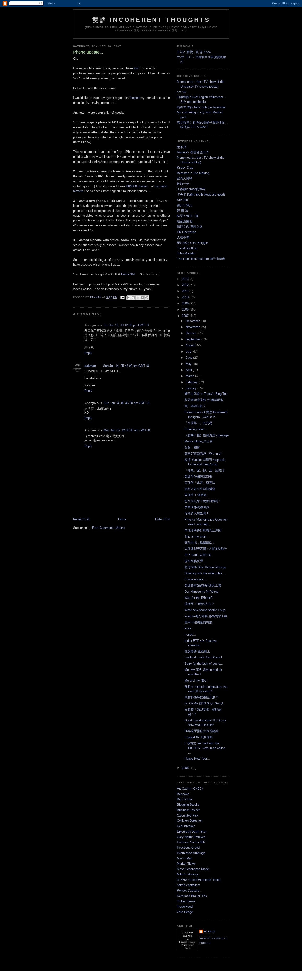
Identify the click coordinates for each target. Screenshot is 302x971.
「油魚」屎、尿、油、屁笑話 (204, 470)
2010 (185, 297)
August (191, 345)
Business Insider (188, 810)
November (193, 327)
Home (122, 519)
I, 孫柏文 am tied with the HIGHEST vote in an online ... (205, 748)
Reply (88, 353)
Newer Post (81, 519)
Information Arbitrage (191, 853)
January (191, 388)
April (189, 370)
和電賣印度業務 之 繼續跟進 (204, 400)
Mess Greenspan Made (193, 869)
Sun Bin (182, 200)
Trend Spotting (187, 248)
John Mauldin (186, 253)
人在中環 (183, 237)
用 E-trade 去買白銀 (198, 555)
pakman (90, 365)
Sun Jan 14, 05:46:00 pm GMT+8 (126, 403)
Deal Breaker (186, 826)
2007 (185, 315)
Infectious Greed (188, 847)
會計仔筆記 (184, 205)
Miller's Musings (188, 874)
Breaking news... (196, 429)
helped (134, 98)
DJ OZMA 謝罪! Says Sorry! (204, 703)
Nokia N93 (128, 274)
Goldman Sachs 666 (191, 842)
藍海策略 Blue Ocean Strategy (205, 567)
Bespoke (183, 794)
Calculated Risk (187, 815)
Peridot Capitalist (188, 890)
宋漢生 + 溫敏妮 (196, 495)
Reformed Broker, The (192, 896)
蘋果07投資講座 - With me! (203, 453)
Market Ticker (186, 863)
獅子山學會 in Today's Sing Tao (206, 394)
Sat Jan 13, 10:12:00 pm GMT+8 (126, 325)
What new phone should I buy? (205, 610)
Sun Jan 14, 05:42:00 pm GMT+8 (126, 365)
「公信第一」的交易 (198, 423)
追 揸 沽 (182, 210)
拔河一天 (183, 184)
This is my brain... (197, 536)
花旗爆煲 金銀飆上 (197, 651)
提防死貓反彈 (194, 561)
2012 (185, 285)
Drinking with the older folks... (205, 573)
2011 (185, 291)
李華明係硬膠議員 (197, 507)
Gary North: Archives (191, 837)
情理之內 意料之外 (189, 227)
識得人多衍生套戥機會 (200, 489)
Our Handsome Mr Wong (201, 591)
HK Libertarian (186, 232)
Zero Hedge (185, 912)
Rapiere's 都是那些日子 (193, 152)
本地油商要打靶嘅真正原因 (203, 530)
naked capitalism (188, 885)
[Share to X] (137, 297)
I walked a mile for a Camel (203, 657)
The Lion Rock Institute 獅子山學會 (201, 259)
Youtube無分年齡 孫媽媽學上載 (206, 616)
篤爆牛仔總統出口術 (198, 476)
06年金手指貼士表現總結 (201, 731)
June (189, 357)
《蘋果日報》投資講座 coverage (207, 435)
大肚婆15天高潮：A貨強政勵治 (206, 548)
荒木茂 (181, 147)
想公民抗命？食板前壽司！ (203, 501)
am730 (181, 92)
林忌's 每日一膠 (187, 216)
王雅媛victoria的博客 (191, 189)
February (192, 382)
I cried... (190, 634)
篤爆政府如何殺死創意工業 (203, 585)
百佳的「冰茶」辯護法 (200, 482)
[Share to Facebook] (142, 297)
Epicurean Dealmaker (191, 831)
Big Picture (184, 799)
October (191, 333)
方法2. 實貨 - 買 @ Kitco (194, 52)
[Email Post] (122, 297)
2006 (185, 768)
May (189, 364)
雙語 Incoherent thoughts (151, 19)
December (193, 321)
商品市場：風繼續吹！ (200, 542)
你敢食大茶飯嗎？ (197, 513)
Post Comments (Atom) (108, 527)
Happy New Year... (197, 758)
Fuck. (188, 628)
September (193, 339)
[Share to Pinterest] (146, 297)
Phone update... (195, 579)
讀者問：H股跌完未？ (199, 604)
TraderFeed (185, 906)
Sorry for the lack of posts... (204, 663)
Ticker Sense (186, 901)
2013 (185, 279)
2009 (185, 303)
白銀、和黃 (192, 447)
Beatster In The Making (193, 173)
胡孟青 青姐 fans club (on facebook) (201, 107)
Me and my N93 (195, 680)
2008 (185, 309)
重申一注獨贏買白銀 (198, 622)
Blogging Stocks (188, 804)
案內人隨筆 (184, 178)
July (189, 351)
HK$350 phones (137, 186)
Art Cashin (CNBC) (190, 788)
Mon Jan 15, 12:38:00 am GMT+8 (127, 430)
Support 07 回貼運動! (199, 737)
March (190, 376)
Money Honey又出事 (199, 441)
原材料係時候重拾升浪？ (201, 697)
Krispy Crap (185, 167)
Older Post (162, 519)
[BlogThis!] (133, 297)
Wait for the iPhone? (198, 598)
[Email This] (128, 297)
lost (136, 68)
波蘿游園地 (184, 221)
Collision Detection (189, 820)
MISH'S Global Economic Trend (198, 880)
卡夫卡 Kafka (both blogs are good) (201, 194)
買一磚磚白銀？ (195, 406)
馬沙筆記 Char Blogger (192, 243)
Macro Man (184, 858)
